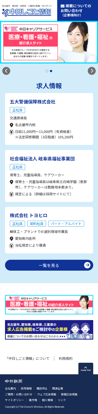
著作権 (33, 400)
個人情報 (47, 400)
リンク (62, 400)
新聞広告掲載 (69, 394)
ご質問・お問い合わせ (18, 394)
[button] (6, 71)
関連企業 (57, 388)
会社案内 (10, 388)
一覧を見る (49, 265)
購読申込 (41, 388)
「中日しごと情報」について (27, 358)
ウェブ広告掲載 (46, 394)
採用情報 (26, 388)
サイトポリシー (14, 400)
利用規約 (65, 358)
